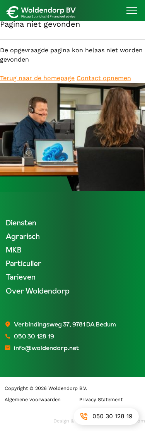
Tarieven (21, 277)
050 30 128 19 (112, 416)
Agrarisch (23, 236)
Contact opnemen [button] (104, 78)
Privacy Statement (101, 399)
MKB (14, 250)
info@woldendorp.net (46, 347)
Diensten (21, 223)
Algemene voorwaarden (33, 399)
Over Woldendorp (38, 291)
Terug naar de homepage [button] (37, 78)
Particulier (23, 263)
